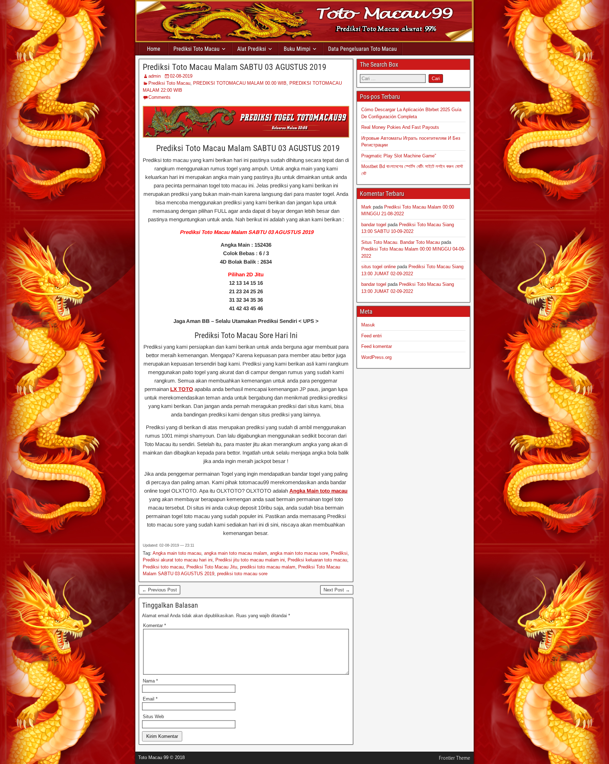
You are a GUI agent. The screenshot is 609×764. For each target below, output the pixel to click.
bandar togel (373, 224)
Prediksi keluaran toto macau (317, 560)
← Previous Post (159, 589)
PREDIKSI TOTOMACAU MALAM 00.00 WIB (240, 83)
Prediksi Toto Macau (196, 49)
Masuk (368, 324)
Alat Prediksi (251, 49)
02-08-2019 (181, 76)
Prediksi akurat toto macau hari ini (178, 560)
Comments (159, 97)
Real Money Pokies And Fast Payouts (400, 127)
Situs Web (153, 716)
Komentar (154, 625)
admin (154, 76)
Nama (150, 681)
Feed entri (371, 335)
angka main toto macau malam (235, 553)
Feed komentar (376, 346)
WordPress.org (376, 357)
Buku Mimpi (297, 49)
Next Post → (337, 589)
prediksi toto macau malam (267, 567)
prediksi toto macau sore (242, 573)
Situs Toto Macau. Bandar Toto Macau (400, 242)
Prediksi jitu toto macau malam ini (250, 560)
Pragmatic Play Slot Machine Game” (398, 155)
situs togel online (378, 266)
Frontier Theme (454, 758)
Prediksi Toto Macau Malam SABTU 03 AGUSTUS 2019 (234, 67)
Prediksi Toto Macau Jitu (211, 567)
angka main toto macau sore (299, 553)
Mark (366, 207)
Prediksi (339, 553)
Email (150, 699)
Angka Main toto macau (318, 491)
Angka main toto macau (177, 553)
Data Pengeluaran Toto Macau (362, 49)
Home (153, 49)
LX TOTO (181, 389)
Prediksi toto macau (163, 567)
